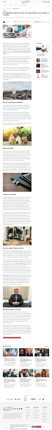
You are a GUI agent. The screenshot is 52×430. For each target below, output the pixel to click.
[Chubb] (10, 399)
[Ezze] (41, 399)
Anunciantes (36, 413)
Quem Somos (36, 409)
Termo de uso (19, 428)
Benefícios (44, 409)
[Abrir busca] (41, 2)
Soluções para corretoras (44, 414)
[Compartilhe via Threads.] (45, 22)
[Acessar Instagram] (15, 408)
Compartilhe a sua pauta (37, 418)
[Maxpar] (34, 399)
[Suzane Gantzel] (4, 22)
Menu (5, 1)
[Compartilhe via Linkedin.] (48, 22)
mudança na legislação (19, 262)
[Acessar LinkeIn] (19, 408)
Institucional (36, 407)
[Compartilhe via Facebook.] (43, 22)
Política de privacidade (13, 428)
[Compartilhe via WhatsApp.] (37, 22)
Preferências (34, 426)
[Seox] (48, 427)
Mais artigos (46, 346)
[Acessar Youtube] (21, 408)
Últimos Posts (8, 8)
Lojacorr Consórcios (44, 422)
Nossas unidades (45, 419)
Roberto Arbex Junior (6, 274)
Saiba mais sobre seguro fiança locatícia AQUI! (12, 337)
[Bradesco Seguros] (26, 399)
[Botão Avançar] (32, 5)
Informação (28, 413)
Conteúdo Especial (37, 415)
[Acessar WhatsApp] (13, 408)
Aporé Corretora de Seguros (17, 250)
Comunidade (28, 409)
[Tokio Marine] (18, 399)
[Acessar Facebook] (17, 408)
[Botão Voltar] (31, 5)
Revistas (27, 418)
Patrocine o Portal (36, 411)
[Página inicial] (8, 409)
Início (4, 8)
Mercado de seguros (16, 8)
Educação (27, 411)
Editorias (28, 407)
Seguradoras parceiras (44, 417)
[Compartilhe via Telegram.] (47, 22)
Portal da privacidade (24, 428)
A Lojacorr (44, 407)
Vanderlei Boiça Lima (15, 74)
